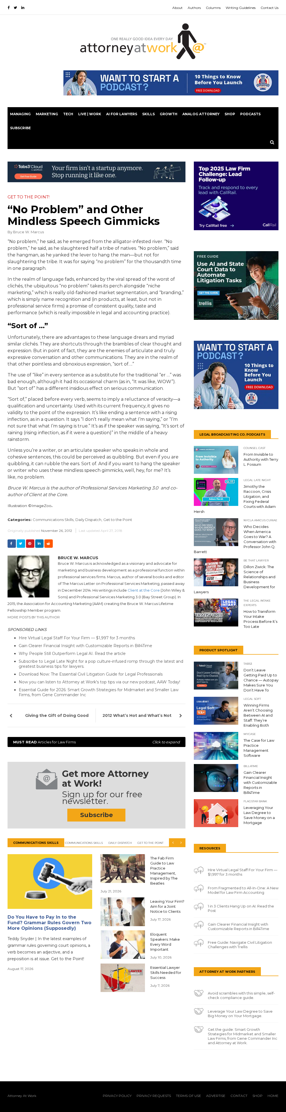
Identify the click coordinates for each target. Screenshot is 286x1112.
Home (273, 1096)
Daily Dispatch (120, 843)
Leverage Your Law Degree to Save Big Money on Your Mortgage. (240, 1013)
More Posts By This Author (34, 617)
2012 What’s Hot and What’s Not (137, 715)
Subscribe (20, 128)
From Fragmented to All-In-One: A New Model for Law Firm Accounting (243, 890)
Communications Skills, (53, 519)
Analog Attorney (201, 114)
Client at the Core (144, 590)
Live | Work (89, 114)
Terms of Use (188, 1096)
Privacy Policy (117, 1096)
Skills (148, 114)
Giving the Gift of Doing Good (57, 715)
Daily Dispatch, (88, 519)
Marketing (47, 114)
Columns (213, 8)
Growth (168, 114)
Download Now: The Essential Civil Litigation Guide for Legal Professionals (91, 674)
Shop (230, 114)
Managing (20, 114)
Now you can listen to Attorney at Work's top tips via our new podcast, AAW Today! (99, 682)
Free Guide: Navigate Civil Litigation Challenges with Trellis (240, 944)
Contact (238, 1096)
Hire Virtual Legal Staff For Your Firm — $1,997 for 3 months (77, 637)
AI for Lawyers (121, 114)
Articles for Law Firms (96, 742)
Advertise (215, 1096)
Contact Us (269, 8)
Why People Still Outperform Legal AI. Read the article (72, 653)
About (177, 8)
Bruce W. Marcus (28, 232)
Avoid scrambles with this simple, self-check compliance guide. (241, 995)
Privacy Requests (154, 1096)
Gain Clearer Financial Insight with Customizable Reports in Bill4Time (85, 645)
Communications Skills (84, 843)
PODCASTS (250, 114)
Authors (194, 8)
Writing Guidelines (241, 8)
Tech (68, 114)
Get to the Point (117, 519)
